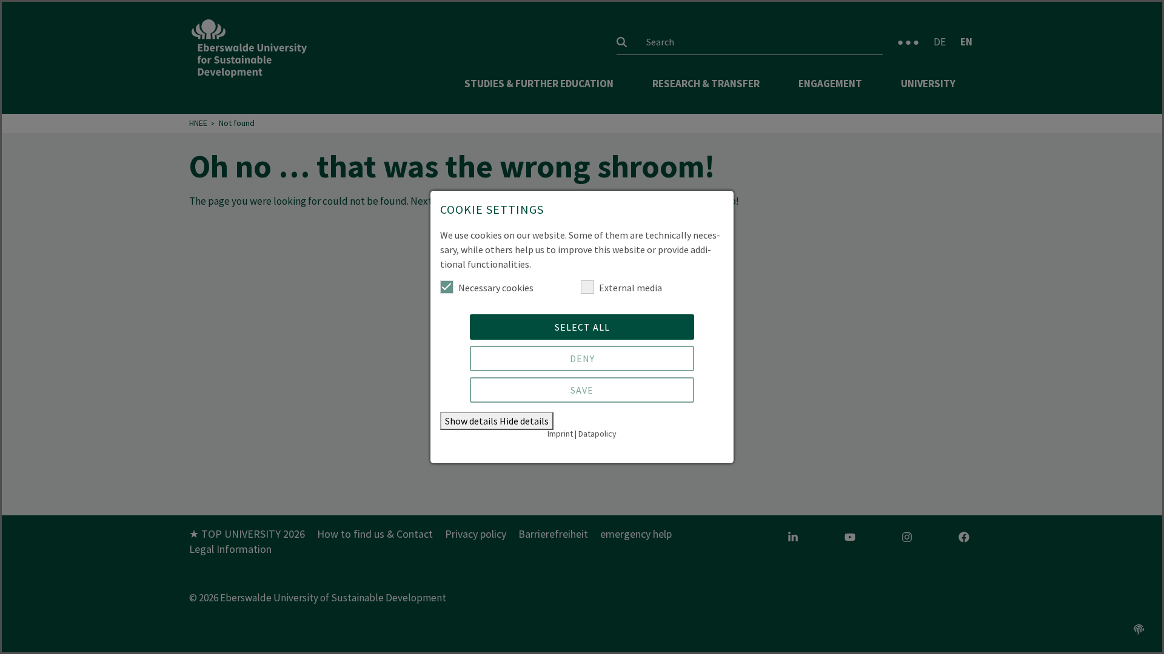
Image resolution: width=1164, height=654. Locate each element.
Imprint (560, 433)
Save (582, 390)
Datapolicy (597, 433)
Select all (582, 327)
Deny (582, 358)
